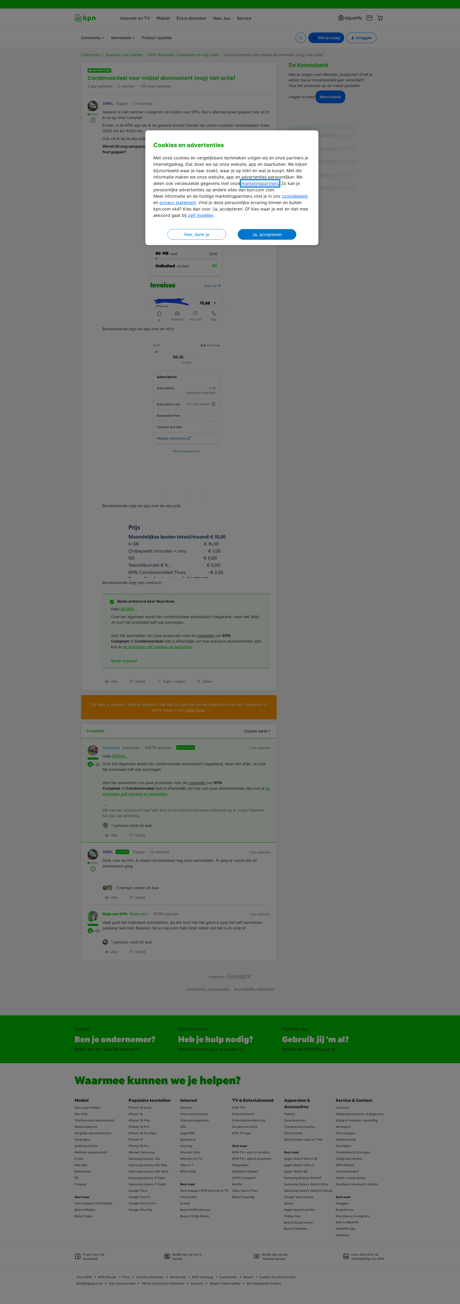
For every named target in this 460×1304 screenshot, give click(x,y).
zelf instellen (200, 215)
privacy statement (177, 202)
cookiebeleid (294, 196)
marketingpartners (260, 183)
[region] (231, 187)
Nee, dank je (196, 234)
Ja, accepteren (267, 234)
